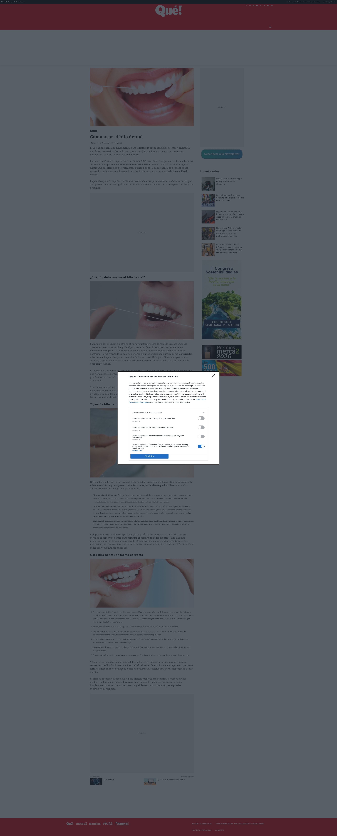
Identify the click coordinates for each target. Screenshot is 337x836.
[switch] (201, 418)
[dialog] (168, 418)
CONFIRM (149, 456)
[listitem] (168, 412)
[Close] (214, 376)
